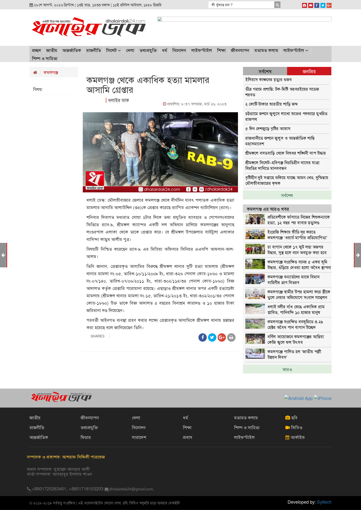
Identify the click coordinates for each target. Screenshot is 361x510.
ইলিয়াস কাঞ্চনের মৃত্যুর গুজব (268, 79)
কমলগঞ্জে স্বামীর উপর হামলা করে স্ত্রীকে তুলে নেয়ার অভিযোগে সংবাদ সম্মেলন (298, 294)
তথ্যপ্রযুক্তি (148, 50)
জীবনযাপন (240, 50)
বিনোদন (179, 50)
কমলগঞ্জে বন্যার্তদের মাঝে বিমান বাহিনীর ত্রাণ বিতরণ (293, 279)
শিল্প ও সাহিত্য (44, 58)
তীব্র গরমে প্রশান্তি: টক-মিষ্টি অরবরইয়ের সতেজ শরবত (282, 91)
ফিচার (86, 437)
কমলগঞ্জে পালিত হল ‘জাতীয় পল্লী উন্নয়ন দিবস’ (294, 354)
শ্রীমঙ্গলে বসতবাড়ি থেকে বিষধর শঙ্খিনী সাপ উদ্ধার (285, 153)
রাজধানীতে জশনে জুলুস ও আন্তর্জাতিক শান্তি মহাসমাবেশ (280, 140)
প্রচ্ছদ (36, 50)
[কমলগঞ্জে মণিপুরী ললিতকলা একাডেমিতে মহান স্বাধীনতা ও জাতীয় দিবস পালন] (3, 254)
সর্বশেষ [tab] (265, 71)
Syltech (324, 501)
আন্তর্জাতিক (71, 50)
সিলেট (112, 50)
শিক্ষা (221, 50)
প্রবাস (187, 437)
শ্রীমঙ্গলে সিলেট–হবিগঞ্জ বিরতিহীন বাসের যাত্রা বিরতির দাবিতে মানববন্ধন (282, 165)
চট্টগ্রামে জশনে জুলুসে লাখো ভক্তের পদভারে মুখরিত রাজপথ (286, 116)
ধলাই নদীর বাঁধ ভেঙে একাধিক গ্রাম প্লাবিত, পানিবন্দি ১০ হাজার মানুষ (296, 309)
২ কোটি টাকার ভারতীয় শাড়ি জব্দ (271, 104)
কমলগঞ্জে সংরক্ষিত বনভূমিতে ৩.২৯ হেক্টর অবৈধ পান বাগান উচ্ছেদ (295, 324)
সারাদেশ (139, 437)
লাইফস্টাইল (201, 50)
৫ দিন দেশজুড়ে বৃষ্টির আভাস (268, 128)
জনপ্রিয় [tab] (309, 71)
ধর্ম (164, 50)
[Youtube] (310, 4)
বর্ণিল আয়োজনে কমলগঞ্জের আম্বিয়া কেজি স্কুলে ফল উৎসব (295, 339)
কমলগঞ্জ (50, 72)
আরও (287, 369)
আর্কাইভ (297, 437)
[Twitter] (322, 4)
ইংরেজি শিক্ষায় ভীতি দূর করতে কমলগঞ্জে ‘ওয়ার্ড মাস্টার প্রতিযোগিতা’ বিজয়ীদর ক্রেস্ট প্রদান (297, 234)
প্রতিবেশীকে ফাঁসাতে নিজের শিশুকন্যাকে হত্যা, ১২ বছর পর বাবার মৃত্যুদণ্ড (298, 219)
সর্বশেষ (287, 195)
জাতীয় (51, 50)
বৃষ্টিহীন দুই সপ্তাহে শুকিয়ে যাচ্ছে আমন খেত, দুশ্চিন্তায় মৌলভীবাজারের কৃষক (286, 180)
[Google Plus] (329, 4)
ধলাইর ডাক (118, 100)
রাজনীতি (93, 50)
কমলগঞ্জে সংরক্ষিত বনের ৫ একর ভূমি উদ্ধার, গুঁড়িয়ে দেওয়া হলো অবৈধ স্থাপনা (299, 264)
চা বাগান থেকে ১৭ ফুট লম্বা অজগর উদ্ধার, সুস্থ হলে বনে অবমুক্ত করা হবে (297, 249)
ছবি (293, 417)
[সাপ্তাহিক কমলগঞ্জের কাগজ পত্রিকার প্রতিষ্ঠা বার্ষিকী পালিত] (358, 254)
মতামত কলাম (266, 50)
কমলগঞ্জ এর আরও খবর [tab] (268, 208)
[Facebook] (316, 4)
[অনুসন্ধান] (277, 4)
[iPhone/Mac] (304, 4)
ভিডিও (296, 427)
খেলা (130, 50)
